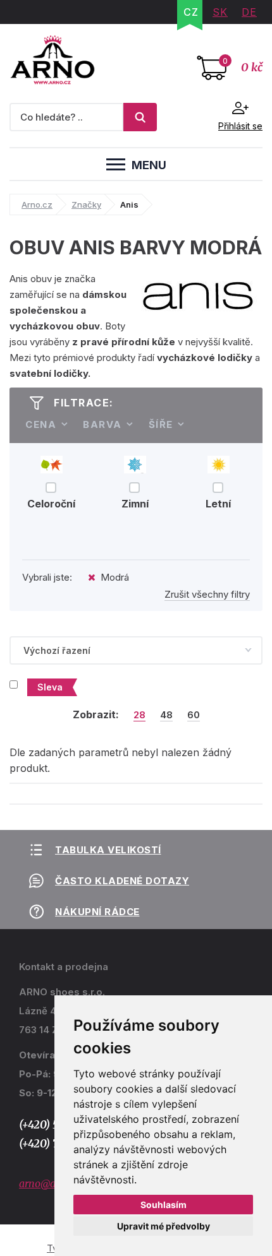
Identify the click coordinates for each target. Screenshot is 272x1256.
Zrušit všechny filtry (207, 594)
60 (193, 715)
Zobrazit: (96, 714)
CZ (191, 12)
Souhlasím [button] (163, 1204)
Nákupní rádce (97, 912)
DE (249, 12)
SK (220, 12)
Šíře (161, 424)
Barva (102, 424)
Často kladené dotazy (122, 881)
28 (139, 715)
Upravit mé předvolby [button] (163, 1226)
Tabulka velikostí (108, 850)
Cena (40, 424)
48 (166, 715)
